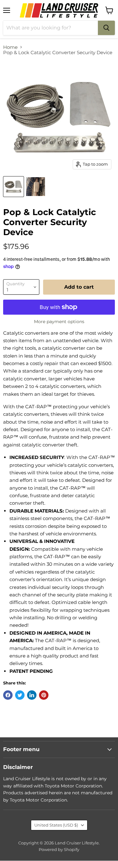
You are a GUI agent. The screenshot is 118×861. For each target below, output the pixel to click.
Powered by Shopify (59, 849)
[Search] (106, 28)
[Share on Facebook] (8, 695)
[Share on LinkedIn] (32, 695)
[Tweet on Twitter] (20, 695)
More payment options (59, 321)
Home (10, 47)
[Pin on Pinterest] (43, 695)
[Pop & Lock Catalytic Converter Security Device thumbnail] (13, 187)
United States (56, 824)
